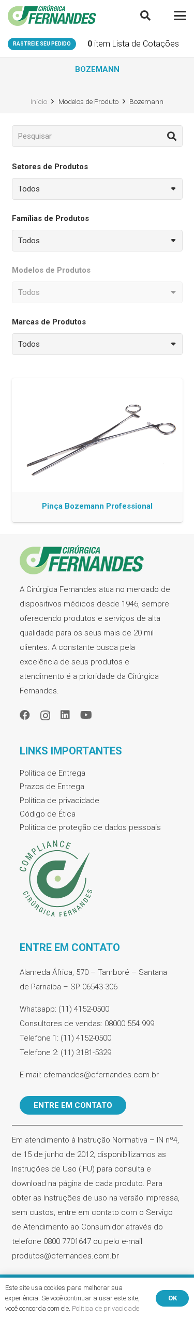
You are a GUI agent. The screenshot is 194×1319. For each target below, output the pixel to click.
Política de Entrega (52, 773)
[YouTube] (86, 715)
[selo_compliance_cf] (97, 879)
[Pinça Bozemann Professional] (97, 450)
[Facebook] (25, 715)
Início (39, 101)
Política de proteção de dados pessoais (90, 827)
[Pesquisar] (172, 136)
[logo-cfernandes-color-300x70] (52, 15)
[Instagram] (45, 715)
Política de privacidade (59, 800)
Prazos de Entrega (52, 786)
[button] (145, 15)
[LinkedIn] (65, 715)
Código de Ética (48, 814)
